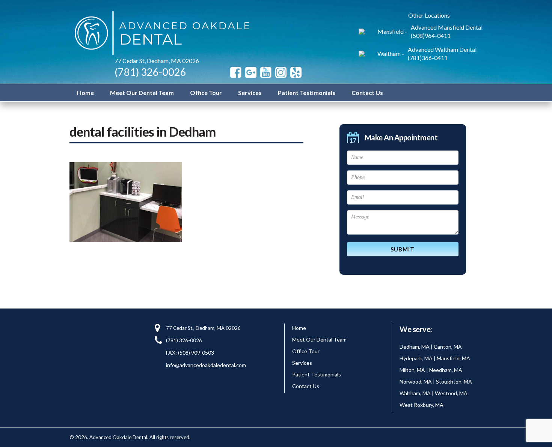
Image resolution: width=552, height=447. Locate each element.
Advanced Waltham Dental (442, 49)
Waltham (389, 53)
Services (250, 92)
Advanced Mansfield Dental (447, 27)
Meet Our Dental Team (142, 92)
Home (85, 92)
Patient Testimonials (306, 92)
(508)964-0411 (431, 35)
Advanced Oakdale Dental (160, 33)
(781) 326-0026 (150, 72)
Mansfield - (392, 31)
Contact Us (367, 92)
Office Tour (206, 92)
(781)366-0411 (428, 57)
